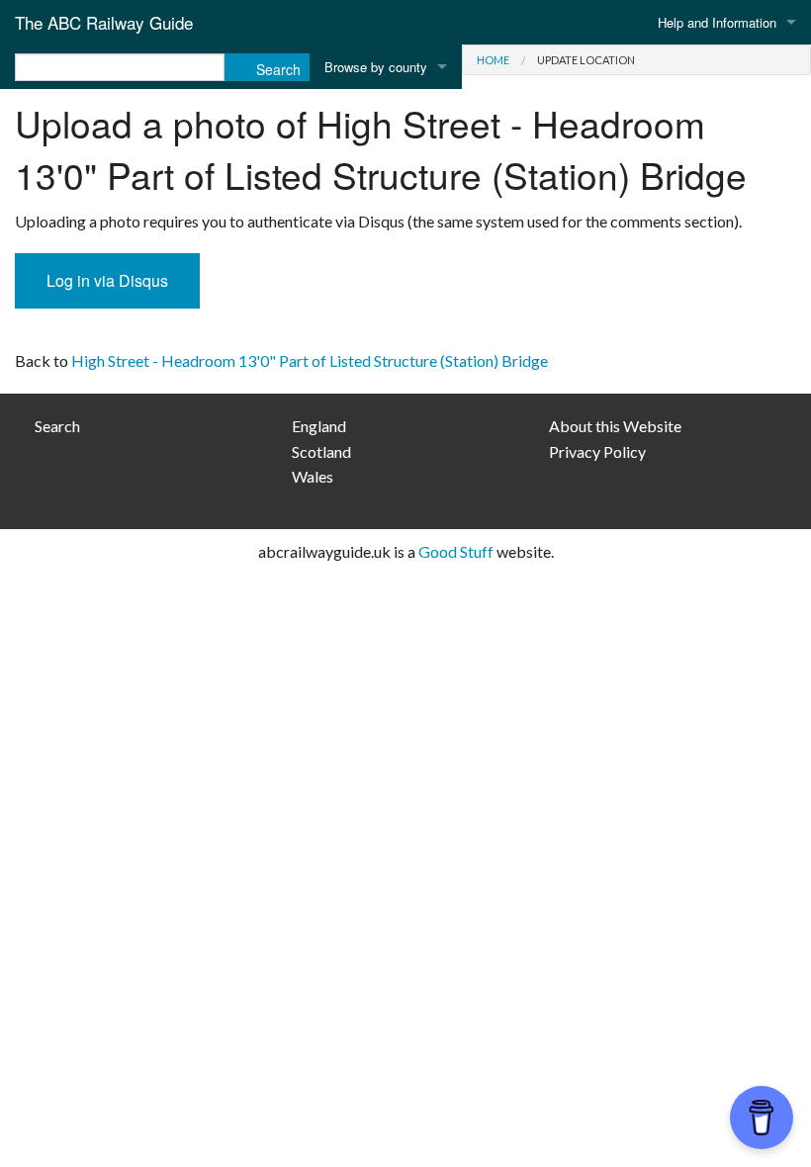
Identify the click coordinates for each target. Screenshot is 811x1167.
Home (493, 59)
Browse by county (375, 66)
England (319, 425)
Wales (312, 476)
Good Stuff (456, 551)
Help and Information (717, 22)
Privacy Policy (597, 451)
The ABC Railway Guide (104, 22)
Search (57, 425)
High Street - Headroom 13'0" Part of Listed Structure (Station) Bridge (309, 360)
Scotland (321, 451)
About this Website (615, 425)
